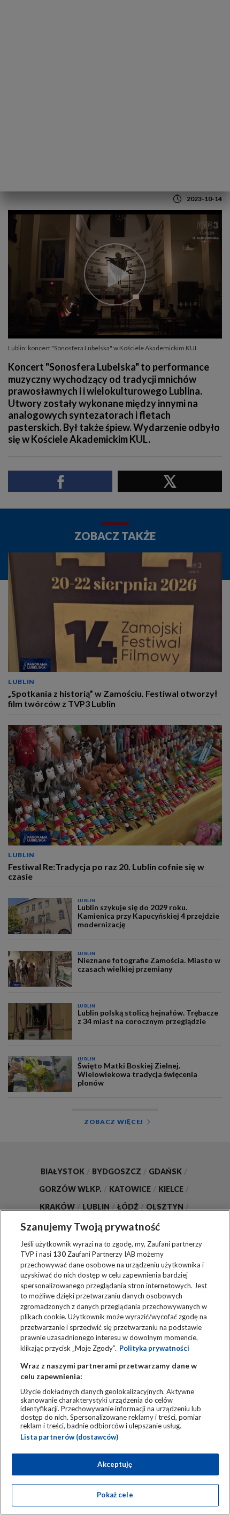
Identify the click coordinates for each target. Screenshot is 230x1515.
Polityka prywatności (154, 1348)
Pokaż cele (115, 1494)
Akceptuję (114, 1464)
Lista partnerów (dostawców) (69, 1437)
